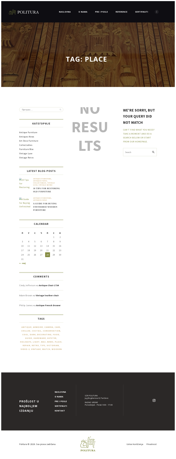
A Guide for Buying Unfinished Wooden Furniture (45, 206)
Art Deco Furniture (28, 140)
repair (26, 345)
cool (25, 334)
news (50, 342)
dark (33, 334)
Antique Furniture (28, 132)
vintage (36, 349)
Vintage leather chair (47, 295)
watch (46, 349)
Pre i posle (61, 401)
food (56, 334)
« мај (23, 263)
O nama (59, 396)
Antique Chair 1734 (49, 285)
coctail (37, 331)
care (57, 327)
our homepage (138, 141)
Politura (23, 444)
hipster (52, 338)
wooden (57, 349)
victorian (53, 345)
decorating (44, 334)
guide (28, 338)
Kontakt (60, 410)
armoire (38, 327)
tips (42, 345)
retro (35, 345)
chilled (26, 331)
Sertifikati (61, 406)
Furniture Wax (26, 149)
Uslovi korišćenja (135, 444)
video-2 (25, 349)
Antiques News (26, 136)
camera (48, 327)
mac (43, 342)
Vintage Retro (26, 157)
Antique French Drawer (48, 305)
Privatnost (151, 444)
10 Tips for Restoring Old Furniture (46, 190)
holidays (25, 342)
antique (26, 327)
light (36, 342)
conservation (51, 331)
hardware (40, 338)
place (58, 342)
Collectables (25, 145)
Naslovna (60, 392)
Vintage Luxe (25, 153)
